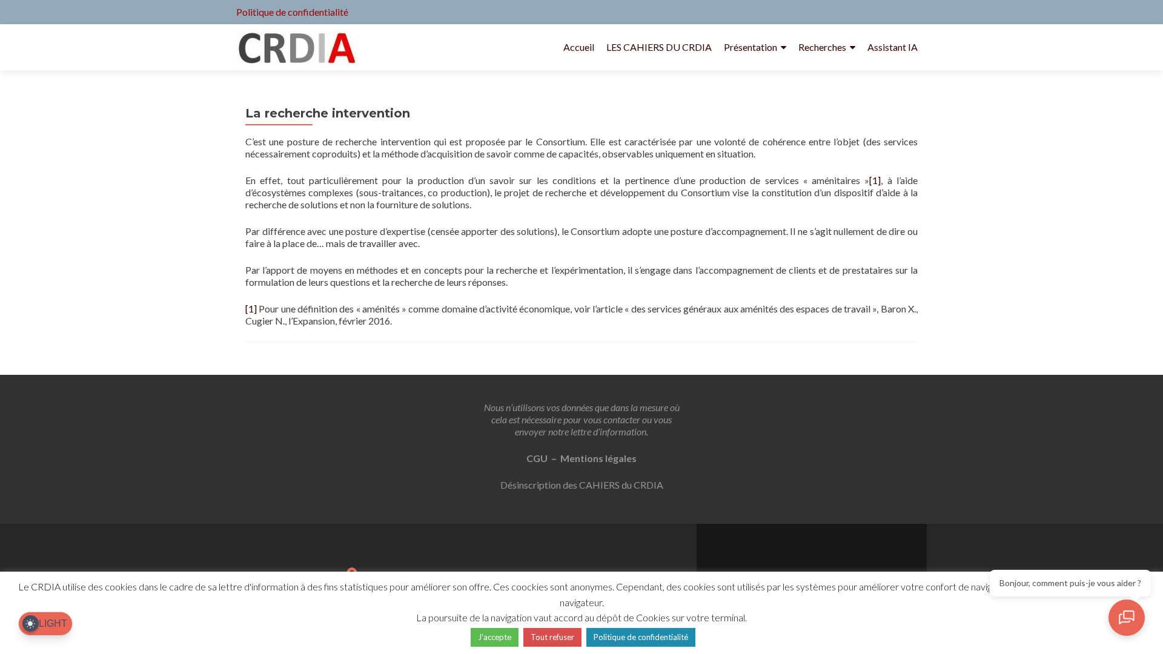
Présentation (750, 47)
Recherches (822, 47)
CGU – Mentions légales (581, 458)
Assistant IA (892, 47)
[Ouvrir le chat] (1126, 618)
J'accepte (494, 637)
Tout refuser (552, 637)
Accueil (578, 47)
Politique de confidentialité (292, 12)
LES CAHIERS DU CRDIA (659, 47)
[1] (875, 180)
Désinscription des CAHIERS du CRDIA (581, 484)
